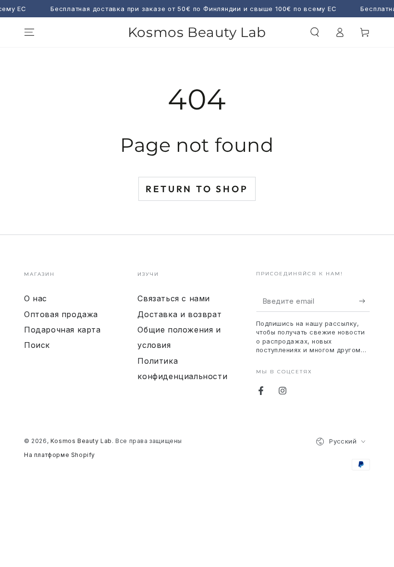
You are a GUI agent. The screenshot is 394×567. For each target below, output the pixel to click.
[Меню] (29, 32)
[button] (314, 32)
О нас (35, 298)
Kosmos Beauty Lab (81, 440)
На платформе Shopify (59, 454)
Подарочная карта (62, 329)
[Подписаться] (364, 300)
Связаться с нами (173, 298)
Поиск (37, 345)
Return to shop (197, 189)
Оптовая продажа (61, 314)
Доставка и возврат (179, 314)
